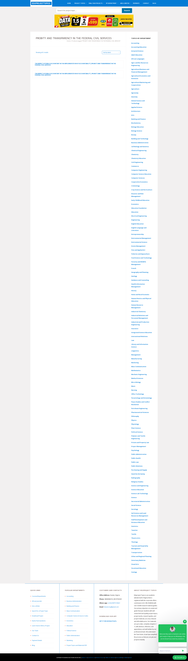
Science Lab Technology (139, 493)
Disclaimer (119, 657)
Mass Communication (138, 366)
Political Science (137, 432)
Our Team (35, 631)
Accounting (135, 43)
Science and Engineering (139, 486)
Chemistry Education (138, 158)
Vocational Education (138, 568)
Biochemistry (136, 123)
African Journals (37, 601)
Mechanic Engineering (139, 374)
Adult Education (136, 55)
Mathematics (136, 370)
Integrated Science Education (141, 332)
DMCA (130, 657)
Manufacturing (136, 359)
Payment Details (37, 640)
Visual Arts (135, 564)
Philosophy (135, 416)
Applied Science (136, 107)
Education (70, 626)
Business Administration (139, 143)
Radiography (135, 478)
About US (84, 657)
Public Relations (137, 466)
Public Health (136, 458)
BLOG (154, 3)
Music (133, 386)
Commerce (135, 166)
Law (132, 340)
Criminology (135, 186)
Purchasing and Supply (139, 470)
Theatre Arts (135, 538)
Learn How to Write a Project (41, 626)
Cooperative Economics (139, 182)
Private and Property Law (140, 442)
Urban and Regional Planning (141, 556)
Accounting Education (138, 47)
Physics (134, 420)
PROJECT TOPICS (79, 3)
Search (127, 10)
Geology (134, 276)
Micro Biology (136, 382)
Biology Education (137, 127)
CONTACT (146, 3)
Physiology (135, 424)
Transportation (136, 552)
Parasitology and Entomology (141, 398)
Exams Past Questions (38, 621)
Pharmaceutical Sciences (140, 412)
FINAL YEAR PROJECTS (95, 3)
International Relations (139, 336)
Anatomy (134, 97)
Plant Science (136, 428)
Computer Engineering (139, 170)
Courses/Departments (39, 596)
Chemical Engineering (138, 150)
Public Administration (138, 454)
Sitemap (125, 657)
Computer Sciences (138, 178)
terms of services (110, 657)
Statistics (134, 526)
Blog (33, 645)
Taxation (134, 530)
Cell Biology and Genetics (140, 147)
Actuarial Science (137, 51)
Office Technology (137, 394)
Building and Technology (139, 139)
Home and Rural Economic (140, 294)
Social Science (136, 505)
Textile (133, 534)
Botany (133, 135)
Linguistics (135, 351)
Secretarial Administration (140, 501)
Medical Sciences (137, 378)
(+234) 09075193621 (114, 603)
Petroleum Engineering (139, 408)
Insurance (134, 329)
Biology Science (136, 131)
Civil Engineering (137, 162)
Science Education (137, 490)
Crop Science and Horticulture (141, 190)
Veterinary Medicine (138, 560)
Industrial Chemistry (138, 311)
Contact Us (35, 635)
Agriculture (135, 89)
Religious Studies (137, 482)
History (133, 291)
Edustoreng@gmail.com (111, 607)
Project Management (138, 446)
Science (134, 497)
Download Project (37, 616)
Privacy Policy (100, 657)
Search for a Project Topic (40, 611)
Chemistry (134, 154)
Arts (132, 115)
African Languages (137, 59)
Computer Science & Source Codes (77, 616)
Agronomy (134, 93)
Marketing (135, 363)
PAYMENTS (136, 3)
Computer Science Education (141, 174)
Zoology (134, 572)
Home (69, 41)
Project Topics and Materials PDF (77, 645)
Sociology (134, 509)
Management (136, 355)
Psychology (135, 450)
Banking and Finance (138, 119)
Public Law (135, 462)
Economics (70, 621)
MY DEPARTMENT (111, 3)
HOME (69, 3)
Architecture (135, 111)
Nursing (134, 390)
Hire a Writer (36, 606)
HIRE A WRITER (124, 3)
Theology (134, 542)
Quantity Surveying (138, 474)
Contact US (91, 657)
